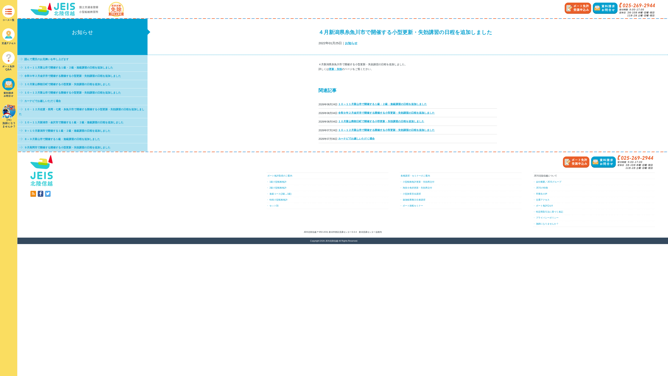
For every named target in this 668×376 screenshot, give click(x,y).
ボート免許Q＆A (544, 205)
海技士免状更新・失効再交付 (417, 187)
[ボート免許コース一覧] (9, 13)
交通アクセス (543, 199)
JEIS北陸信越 (331, 241)
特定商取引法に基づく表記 (549, 211)
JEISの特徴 (542, 187)
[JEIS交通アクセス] (9, 36)
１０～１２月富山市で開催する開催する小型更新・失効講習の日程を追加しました (386, 129)
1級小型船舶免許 (278, 182)
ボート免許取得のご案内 (279, 175)
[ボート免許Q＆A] (9, 61)
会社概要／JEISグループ (548, 182)
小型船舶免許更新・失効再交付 (418, 182)
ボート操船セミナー (413, 205)
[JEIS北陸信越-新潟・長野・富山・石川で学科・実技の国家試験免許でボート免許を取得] (77, 9)
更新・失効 (335, 69)
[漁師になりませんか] (9, 115)
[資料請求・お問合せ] (9, 87)
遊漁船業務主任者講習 (414, 199)
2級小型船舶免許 (278, 187)
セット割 (274, 205)
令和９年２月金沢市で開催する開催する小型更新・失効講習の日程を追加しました (386, 112)
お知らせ (351, 43)
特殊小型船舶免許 (278, 199)
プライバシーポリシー (547, 217)
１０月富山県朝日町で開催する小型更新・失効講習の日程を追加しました (381, 121)
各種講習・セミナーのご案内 (415, 175)
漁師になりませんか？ (547, 223)
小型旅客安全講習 (412, 194)
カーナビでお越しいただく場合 (356, 138)
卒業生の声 (541, 194)
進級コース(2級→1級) (280, 194)
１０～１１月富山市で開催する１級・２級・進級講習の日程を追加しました (382, 104)
